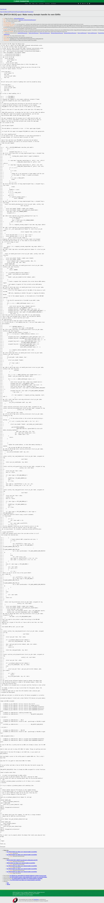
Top (1, 9)
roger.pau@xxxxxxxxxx (19, 18)
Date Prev (2, 11)
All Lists (4, 9)
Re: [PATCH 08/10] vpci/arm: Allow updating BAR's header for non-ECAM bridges (28, 877)
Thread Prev (13, 11)
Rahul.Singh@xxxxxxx (34, 33)
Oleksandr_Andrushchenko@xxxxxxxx (27, 19)
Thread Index (30, 11)
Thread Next (19, 11)
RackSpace (36, 899)
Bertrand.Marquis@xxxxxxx (57, 33)
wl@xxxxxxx (6, 34)
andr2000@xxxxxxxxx (22, 33)
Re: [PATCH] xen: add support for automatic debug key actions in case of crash (28, 875)
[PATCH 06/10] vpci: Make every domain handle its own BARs (21, 863)
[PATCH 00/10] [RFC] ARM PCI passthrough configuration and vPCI (22, 860)
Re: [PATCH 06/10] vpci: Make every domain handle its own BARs (22, 851)
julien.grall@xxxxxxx (82, 33)
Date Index (24, 11)
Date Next (7, 11)
